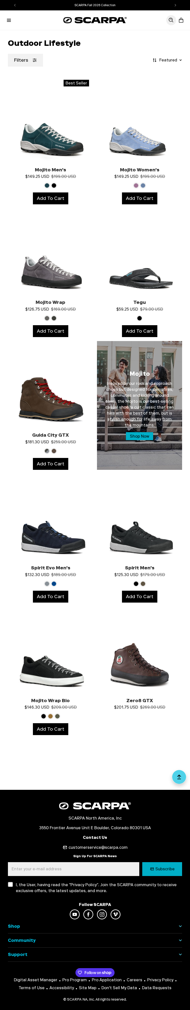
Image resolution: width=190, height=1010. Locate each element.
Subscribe (164, 869)
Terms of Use (32, 987)
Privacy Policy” (84, 884)
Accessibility (61, 987)
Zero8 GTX (139, 700)
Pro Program (74, 980)
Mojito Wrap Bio (50, 700)
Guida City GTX (50, 435)
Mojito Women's (139, 170)
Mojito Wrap (50, 302)
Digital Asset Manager (35, 980)
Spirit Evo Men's (50, 568)
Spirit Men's (139, 568)
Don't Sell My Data (119, 987)
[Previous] (14, 5)
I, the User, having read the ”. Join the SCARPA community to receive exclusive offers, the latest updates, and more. (96, 887)
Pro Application (107, 980)
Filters (21, 60)
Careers (134, 980)
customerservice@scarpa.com (98, 847)
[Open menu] (9, 20)
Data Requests (156, 987)
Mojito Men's (50, 170)
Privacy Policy (160, 980)
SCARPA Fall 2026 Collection (95, 5)
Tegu (139, 302)
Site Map (87, 987)
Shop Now (139, 436)
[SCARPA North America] (95, 20)
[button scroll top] (179, 779)
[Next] (175, 5)
